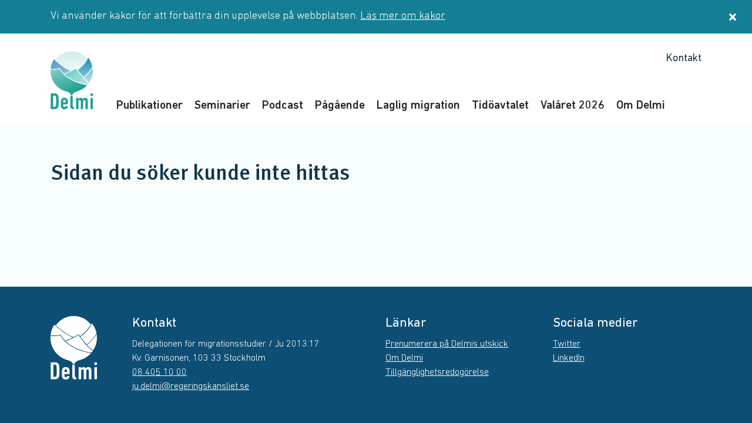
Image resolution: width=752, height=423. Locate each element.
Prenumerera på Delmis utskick (446, 344)
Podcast (282, 106)
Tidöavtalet (500, 106)
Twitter (566, 344)
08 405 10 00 (159, 372)
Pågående (340, 106)
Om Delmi (640, 106)
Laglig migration (418, 106)
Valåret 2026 (572, 106)
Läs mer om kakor (402, 16)
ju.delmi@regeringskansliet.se (190, 386)
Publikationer (149, 106)
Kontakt (683, 58)
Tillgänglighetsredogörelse (437, 372)
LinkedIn (569, 358)
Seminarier (222, 106)
